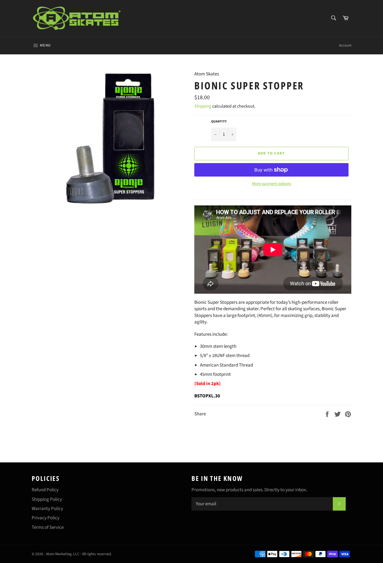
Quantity (219, 121)
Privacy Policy (45, 518)
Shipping (202, 106)
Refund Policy (45, 489)
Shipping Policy (47, 499)
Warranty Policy (47, 508)
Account (345, 45)
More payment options (271, 184)
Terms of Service (48, 527)
